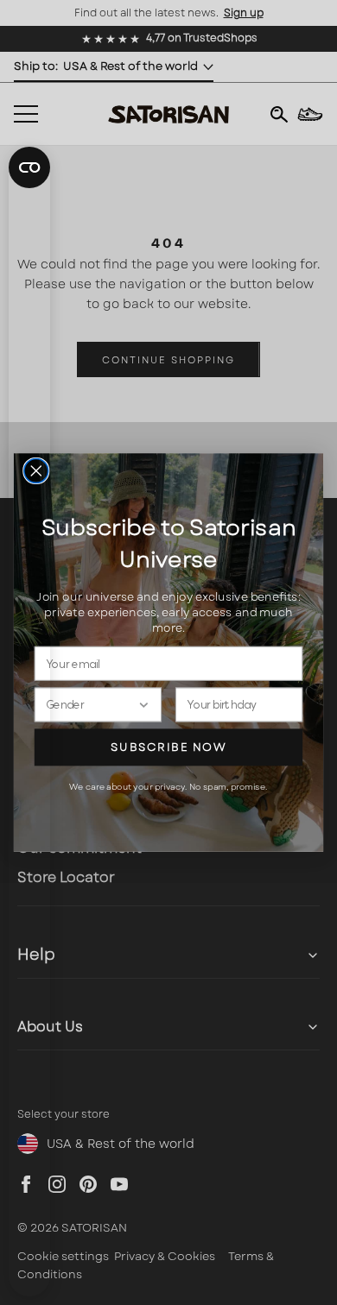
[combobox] (91, 704)
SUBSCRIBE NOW (168, 746)
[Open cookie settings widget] (29, 167)
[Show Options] (143, 704)
